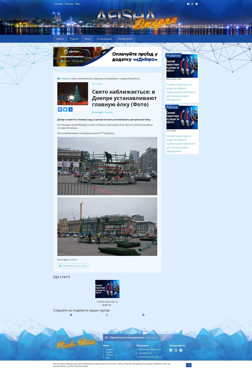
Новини (66, 78)
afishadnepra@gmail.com (150, 349)
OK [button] (189, 365)
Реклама (69, 3)
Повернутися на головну (74, 265)
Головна (58, 3)
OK (195, 337)
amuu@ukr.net (145, 353)
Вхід (78, 3)
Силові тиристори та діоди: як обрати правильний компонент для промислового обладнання (181, 92)
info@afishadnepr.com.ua (150, 357)
